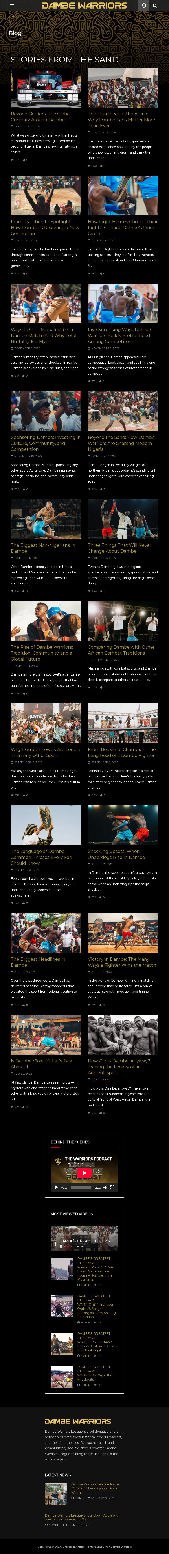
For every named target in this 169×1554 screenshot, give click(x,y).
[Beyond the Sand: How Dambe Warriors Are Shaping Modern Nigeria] (123, 411)
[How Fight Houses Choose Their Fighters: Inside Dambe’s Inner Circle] (123, 195)
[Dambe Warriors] (84, 5)
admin (68, 1246)
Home (12, 16)
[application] (84, 1173)
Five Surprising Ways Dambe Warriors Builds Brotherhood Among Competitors (119, 335)
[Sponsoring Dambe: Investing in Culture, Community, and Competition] (46, 411)
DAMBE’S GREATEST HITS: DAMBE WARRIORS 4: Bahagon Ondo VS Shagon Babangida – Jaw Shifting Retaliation (96, 1306)
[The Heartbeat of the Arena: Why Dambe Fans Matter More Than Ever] (123, 88)
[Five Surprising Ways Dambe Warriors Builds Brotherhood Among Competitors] (123, 303)
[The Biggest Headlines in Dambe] (46, 933)
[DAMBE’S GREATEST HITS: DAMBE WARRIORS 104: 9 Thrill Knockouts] (62, 1377)
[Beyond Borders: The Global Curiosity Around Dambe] (46, 88)
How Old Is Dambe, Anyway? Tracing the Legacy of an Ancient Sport (119, 1066)
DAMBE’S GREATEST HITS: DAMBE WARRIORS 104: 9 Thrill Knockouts (95, 1373)
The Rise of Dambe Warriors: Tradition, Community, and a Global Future (42, 653)
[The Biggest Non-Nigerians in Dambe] (46, 519)
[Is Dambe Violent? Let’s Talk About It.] (46, 1035)
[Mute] (105, 1187)
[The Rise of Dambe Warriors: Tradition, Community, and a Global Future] (46, 621)
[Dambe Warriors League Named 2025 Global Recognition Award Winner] (56, 1494)
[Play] (56, 1187)
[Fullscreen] (112, 1187)
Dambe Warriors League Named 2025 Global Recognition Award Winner (96, 1488)
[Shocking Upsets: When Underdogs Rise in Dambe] (123, 825)
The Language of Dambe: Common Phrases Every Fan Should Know (41, 857)
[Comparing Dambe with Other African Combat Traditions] (123, 621)
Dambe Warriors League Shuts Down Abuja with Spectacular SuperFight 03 (82, 1517)
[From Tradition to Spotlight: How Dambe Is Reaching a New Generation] (46, 195)
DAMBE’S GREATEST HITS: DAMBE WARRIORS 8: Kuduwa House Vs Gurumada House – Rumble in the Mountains (95, 1269)
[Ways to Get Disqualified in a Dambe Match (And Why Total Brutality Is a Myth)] (46, 303)
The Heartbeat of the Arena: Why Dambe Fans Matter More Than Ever (121, 119)
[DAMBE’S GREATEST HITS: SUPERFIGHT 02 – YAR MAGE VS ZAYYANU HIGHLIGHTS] (84, 1238)
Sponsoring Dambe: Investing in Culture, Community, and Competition (46, 443)
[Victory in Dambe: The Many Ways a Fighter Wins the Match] (123, 933)
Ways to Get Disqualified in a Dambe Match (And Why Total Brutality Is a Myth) (43, 335)
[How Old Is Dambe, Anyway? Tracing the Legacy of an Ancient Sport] (123, 1035)
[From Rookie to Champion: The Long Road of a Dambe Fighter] (123, 723)
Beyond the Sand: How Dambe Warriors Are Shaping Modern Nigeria (121, 443)
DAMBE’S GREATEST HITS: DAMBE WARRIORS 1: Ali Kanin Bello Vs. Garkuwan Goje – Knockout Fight (97, 1342)
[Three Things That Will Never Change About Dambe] (123, 519)
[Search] (154, 5)
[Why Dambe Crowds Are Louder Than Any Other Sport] (46, 723)
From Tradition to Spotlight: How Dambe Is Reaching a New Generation (45, 227)
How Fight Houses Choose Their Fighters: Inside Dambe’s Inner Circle (123, 227)
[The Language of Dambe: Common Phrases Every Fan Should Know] (46, 825)
